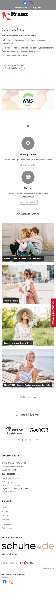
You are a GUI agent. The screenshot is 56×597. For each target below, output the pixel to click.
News (4, 507)
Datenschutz (7, 528)
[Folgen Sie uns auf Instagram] (30, 3)
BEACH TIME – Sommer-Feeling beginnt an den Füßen (27, 385)
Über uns (6, 515)
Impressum (7, 524)
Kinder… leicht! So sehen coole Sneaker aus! (23, 259)
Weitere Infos (48, 568)
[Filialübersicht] (28, 143)
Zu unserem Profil (28, 202)
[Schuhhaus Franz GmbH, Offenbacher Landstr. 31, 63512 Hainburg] (28, 476)
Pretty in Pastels (11, 301)
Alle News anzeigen (28, 397)
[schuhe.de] (28, 546)
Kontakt (5, 519)
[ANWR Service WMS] (28, 100)
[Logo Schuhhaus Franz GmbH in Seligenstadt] (15, 16)
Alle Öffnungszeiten (28, 165)
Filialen (5, 511)
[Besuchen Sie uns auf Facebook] (24, 3)
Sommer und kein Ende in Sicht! (18, 343)
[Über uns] (28, 177)
